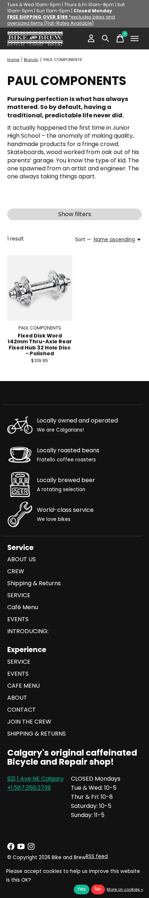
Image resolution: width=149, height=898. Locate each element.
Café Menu (22, 607)
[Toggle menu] (134, 38)
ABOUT (17, 697)
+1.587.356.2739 (29, 788)
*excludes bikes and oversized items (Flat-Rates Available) (61, 20)
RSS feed (97, 856)
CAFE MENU (23, 685)
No (98, 889)
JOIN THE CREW (29, 721)
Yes (81, 889)
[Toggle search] (105, 38)
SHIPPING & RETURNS (36, 733)
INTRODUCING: (27, 631)
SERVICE (18, 595)
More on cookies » (125, 889)
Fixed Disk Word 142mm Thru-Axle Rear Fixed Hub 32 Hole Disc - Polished (40, 344)
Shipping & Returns (34, 583)
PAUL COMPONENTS (39, 328)
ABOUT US (21, 559)
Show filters (74, 214)
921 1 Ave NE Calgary (35, 778)
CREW (15, 571)
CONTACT (21, 709)
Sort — (83, 239)
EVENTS (18, 619)
